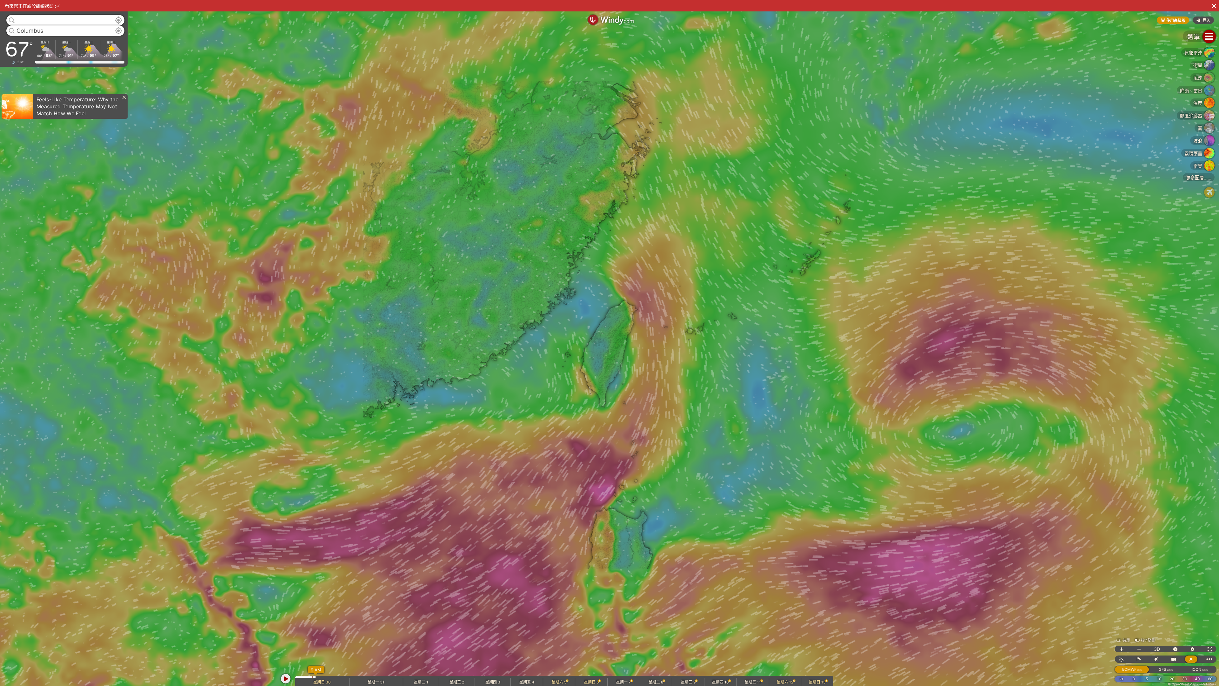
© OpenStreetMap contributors (1192, 684)
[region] (609, 343)
